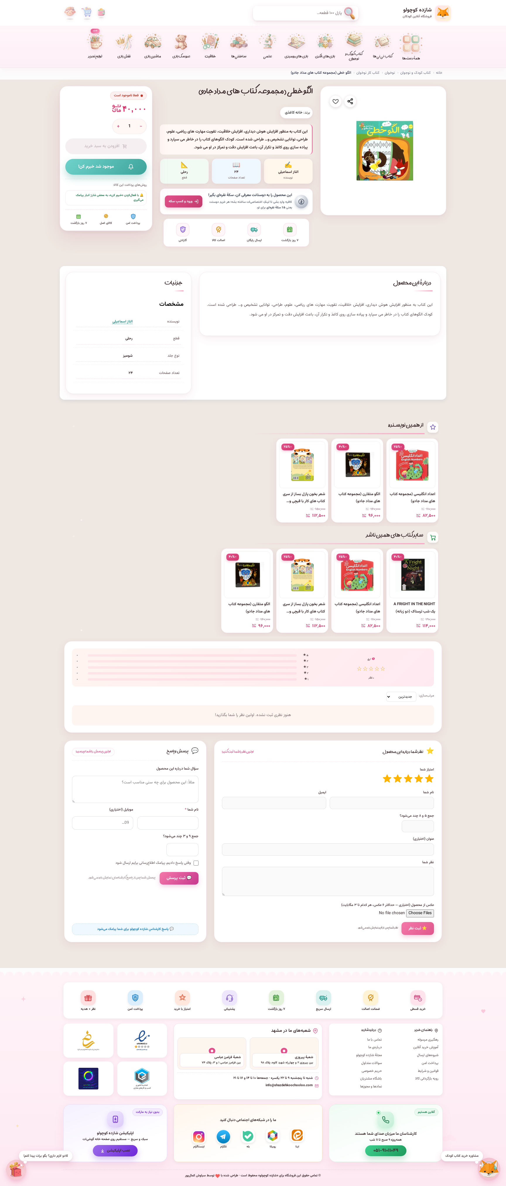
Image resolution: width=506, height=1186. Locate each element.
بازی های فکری (325, 57)
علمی (267, 57)
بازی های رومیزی (296, 57)
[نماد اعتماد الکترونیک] (142, 1040)
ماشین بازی (152, 57)
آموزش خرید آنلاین (425, 1047)
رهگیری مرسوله (428, 1039)
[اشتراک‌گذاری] (350, 101)
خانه (439, 73)
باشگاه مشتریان (371, 1078)
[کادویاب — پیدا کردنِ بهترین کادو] (16, 1170)
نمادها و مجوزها (371, 1086)
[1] (429, 778)
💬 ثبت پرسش (179, 878)
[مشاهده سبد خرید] (86, 13)
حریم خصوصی (372, 1071)
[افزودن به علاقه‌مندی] (335, 101)
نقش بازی (124, 57)
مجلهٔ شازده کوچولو (369, 1055)
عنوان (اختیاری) (423, 839)
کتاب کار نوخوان (368, 73)
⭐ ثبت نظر (417, 928)
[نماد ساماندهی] (88, 1040)
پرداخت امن (430, 1063)
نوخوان (390, 73)
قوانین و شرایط (428, 1071)
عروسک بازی (181, 57)
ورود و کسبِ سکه (180, 201)
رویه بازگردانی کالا (426, 1078)
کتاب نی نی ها (382, 57)
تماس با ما (374, 1039)
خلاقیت (210, 57)
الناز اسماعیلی (122, 322)
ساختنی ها (239, 57)
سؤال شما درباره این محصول (177, 769)
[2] (418, 778)
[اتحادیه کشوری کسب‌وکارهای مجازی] (142, 1078)
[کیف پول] (101, 13)
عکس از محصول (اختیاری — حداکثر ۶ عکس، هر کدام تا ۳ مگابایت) (387, 905)
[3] (408, 778)
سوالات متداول (371, 1063)
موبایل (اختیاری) (121, 810)
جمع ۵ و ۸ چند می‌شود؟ (417, 815)
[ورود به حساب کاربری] (70, 13)
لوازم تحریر (95, 44)
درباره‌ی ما (375, 1047)
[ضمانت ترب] (88, 1078)
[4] (397, 778)
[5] (387, 778)
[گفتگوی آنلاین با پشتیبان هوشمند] (489, 1169)
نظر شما (428, 862)
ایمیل (322, 792)
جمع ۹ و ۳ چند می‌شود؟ (181, 836)
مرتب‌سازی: (426, 695)
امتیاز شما (427, 769)
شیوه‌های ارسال (427, 1055)
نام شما (428, 792)
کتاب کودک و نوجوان (353, 57)
